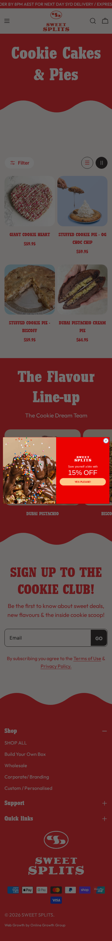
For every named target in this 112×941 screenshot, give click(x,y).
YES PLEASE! (82, 482)
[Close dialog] (105, 440)
